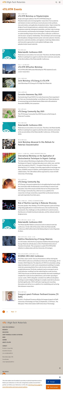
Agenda (4, 340)
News (3, 337)
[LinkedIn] (3, 374)
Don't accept (54, 387)
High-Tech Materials (8, 327)
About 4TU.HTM (6, 342)
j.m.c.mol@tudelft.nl (7, 353)
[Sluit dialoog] (60, 377)
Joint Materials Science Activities (12, 334)
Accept (52, 382)
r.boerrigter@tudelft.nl (8, 361)
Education (5, 332)
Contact (4, 346)
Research (5, 329)
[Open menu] (59, 2)
